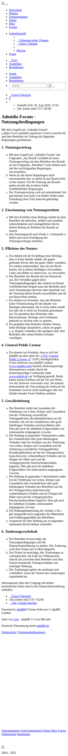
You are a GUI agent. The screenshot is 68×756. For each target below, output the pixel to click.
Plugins (13, 13)
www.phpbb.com (20, 366)
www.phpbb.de (18, 376)
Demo (12, 20)
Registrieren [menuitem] (16, 67)
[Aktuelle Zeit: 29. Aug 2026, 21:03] (10, 101)
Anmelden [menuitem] (15, 63)
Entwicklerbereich (31, 730)
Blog (12, 23)
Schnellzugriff (17, 33)
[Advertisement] (34, 686)
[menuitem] (33, 40)
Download (15, 10)
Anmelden (15, 77)
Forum (13, 27)
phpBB (21, 609)
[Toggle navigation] (6, 4)
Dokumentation (18, 16)
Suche (12, 73)
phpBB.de (43, 625)
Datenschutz (9, 734)
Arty (16, 619)
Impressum (23, 734)
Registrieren (16, 80)
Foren (12, 54)
